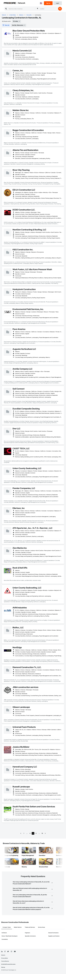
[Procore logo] (10, 3)
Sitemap (3, 967)
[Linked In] (2, 951)
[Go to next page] (45, 833)
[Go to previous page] (20, 833)
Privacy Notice (4, 958)
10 (42, 833)
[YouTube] (15, 951)
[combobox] (48, 9)
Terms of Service (5, 961)
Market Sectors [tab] (18, 927)
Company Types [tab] (7, 927)
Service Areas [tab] (41, 927)
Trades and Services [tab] (30, 927)
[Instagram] (11, 951)
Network (21, 3)
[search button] (60, 9)
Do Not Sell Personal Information (8, 964)
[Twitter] (8, 951)
